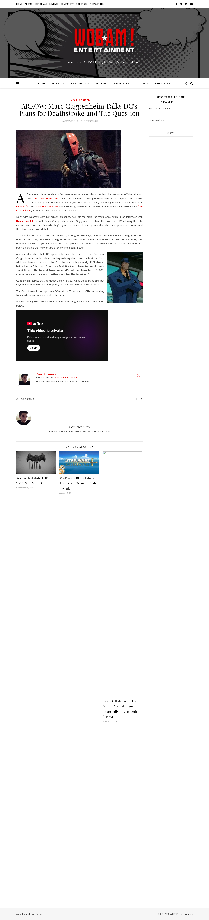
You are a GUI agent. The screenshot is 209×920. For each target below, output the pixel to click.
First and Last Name (160, 108)
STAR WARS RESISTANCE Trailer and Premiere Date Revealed (78, 483)
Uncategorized (79, 100)
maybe (47, 206)
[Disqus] (79, 775)
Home (19, 4)
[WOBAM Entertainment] (104, 40)
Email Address (157, 119)
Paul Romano (46, 374)
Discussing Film (25, 221)
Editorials (41, 4)
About (28, 4)
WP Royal (36, 913)
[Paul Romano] (25, 379)
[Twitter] (138, 375)
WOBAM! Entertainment (65, 377)
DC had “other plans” (48, 198)
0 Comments (91, 120)
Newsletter (97, 4)
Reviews (53, 4)
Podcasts (82, 4)
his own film (23, 206)
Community (67, 4)
